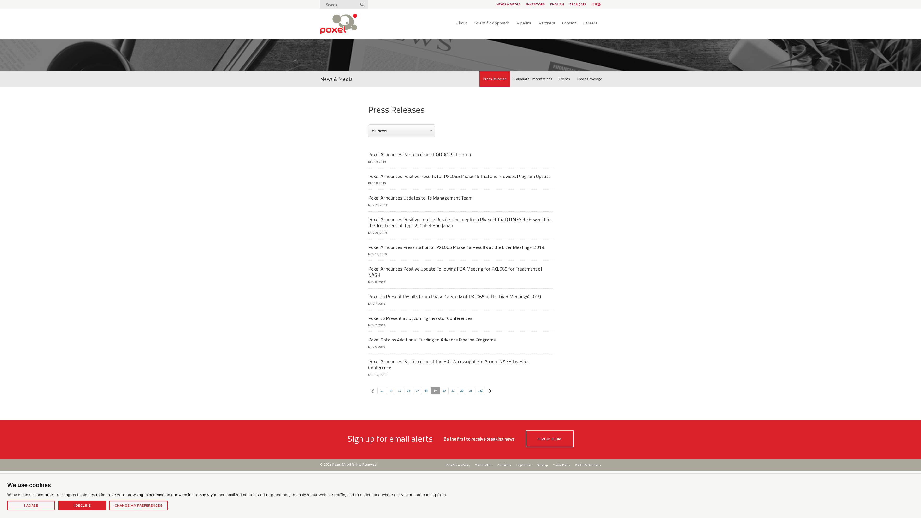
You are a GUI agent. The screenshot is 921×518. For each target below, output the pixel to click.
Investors (535, 4)
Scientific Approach (491, 23)
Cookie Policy (561, 465)
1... (381, 390)
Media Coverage (589, 79)
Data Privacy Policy (458, 465)
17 (417, 390)
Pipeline (524, 23)
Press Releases (494, 79)
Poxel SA (339, 464)
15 (399, 390)
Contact (569, 23)
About (461, 23)
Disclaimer (504, 465)
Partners (547, 23)
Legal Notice (524, 465)
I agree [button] (31, 505)
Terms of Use (483, 465)
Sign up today (549, 439)
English (557, 4)
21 (452, 390)
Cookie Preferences (588, 465)
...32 (480, 390)
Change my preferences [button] (138, 505)
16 (408, 390)
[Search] (362, 5)
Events (564, 79)
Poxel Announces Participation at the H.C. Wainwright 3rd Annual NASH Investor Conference (448, 364)
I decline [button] (82, 505)
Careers (590, 23)
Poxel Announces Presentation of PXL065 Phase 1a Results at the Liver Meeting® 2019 (456, 247)
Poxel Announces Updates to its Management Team (420, 197)
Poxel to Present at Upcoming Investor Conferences (420, 318)
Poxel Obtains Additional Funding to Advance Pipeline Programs (432, 339)
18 (426, 390)
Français (577, 4)
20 (444, 390)
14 (390, 390)
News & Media (508, 4)
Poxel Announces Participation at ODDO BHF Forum (420, 154)
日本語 (596, 4)
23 (470, 390)
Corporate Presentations (533, 79)
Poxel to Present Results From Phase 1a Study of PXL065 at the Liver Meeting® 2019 (454, 296)
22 (461, 390)
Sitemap (542, 465)
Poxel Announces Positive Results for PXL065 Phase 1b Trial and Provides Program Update (459, 176)
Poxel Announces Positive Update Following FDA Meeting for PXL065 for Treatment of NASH (455, 271)
